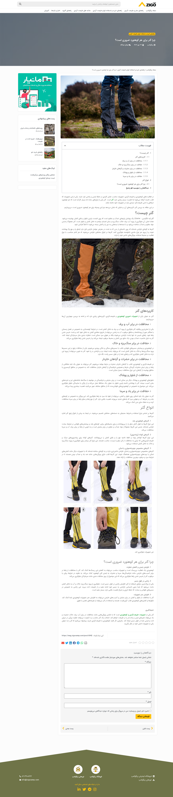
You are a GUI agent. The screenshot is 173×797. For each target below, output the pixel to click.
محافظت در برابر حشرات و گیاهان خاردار (127, 168)
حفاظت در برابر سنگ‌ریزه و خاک (130, 164)
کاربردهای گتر (140, 157)
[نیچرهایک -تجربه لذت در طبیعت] (49, 145)
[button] (86, 643)
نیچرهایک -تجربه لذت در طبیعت (34, 140)
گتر (112, 199)
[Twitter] (84, 789)
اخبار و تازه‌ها (55, 10)
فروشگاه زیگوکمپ (96, 776)
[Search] (20, 4)
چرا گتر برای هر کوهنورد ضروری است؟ (131, 184)
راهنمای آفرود (67, 10)
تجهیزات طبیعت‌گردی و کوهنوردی (133, 614)
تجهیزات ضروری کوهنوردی (127, 316)
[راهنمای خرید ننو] (49, 157)
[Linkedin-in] (79, 789)
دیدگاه (148, 662)
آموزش (46, 10)
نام (149, 692)
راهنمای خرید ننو (37, 152)
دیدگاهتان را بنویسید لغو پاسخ (137, 188)
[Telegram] (89, 789)
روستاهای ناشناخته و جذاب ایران (31, 128)
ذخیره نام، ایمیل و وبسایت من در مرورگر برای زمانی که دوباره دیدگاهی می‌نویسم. (118, 711)
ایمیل (148, 702)
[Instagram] (95, 789)
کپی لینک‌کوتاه (98, 635)
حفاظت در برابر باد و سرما (132, 176)
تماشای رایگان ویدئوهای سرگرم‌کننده (42, 175)
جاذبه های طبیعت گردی (82, 10)
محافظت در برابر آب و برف (132, 160)
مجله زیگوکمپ (151, 10)
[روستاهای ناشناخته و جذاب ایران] (49, 133)
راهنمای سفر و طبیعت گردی (134, 10)
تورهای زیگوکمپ (78, 776)
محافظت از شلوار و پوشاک (132, 172)
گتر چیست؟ (144, 153)
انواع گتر (145, 180)
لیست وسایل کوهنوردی (47, 178)
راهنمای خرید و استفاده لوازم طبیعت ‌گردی (107, 10)
